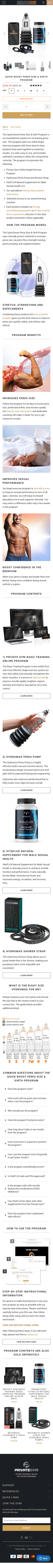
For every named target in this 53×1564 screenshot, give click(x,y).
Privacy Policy (20, 1549)
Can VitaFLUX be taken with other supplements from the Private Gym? (26, 1202)
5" (18, 91)
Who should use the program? (23, 1110)
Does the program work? (20, 1089)
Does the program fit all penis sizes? (26, 1120)
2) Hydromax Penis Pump (22, 756)
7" (24, 91)
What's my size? (26, 99)
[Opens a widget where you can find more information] (43, 1558)
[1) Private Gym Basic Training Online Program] (26, 627)
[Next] (48, 33)
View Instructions (26, 1342)
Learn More (26, 696)
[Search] (43, 2)
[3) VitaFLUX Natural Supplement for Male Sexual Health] (26, 821)
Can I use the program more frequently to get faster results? (27, 1156)
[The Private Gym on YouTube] (26, 1538)
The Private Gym (19, 1546)
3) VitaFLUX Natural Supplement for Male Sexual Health (26, 855)
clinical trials (39, 677)
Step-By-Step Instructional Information (25, 1293)
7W (31, 91)
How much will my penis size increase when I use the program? (27, 1100)
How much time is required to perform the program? (27, 1143)
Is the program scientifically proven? (26, 1166)
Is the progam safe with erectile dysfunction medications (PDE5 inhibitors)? (24, 1188)
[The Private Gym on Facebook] (22, 1538)
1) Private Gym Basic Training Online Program (26, 658)
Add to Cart (26, 1558)
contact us (32, 1334)
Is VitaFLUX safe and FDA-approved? (26, 1176)
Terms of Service (33, 1549)
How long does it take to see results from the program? (26, 1131)
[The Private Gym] (26, 2)
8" (37, 91)
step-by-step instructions (19, 411)
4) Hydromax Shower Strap (24, 951)
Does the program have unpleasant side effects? (26, 1215)
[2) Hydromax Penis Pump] (26, 727)
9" (44, 91)
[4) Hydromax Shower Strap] (26, 921)
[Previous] (5, 33)
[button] (36, 85)
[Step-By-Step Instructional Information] (26, 1261)
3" (11, 91)
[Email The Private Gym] (31, 1538)
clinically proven (42, 488)
